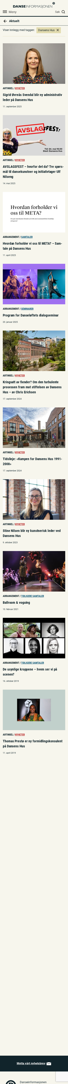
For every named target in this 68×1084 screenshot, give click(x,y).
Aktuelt (13, 21)
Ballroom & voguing (16, 602)
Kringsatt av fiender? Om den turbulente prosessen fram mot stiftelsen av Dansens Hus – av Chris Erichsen (32, 387)
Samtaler (27, 237)
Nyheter (20, 88)
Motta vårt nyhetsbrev (31, 1063)
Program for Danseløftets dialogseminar (31, 315)
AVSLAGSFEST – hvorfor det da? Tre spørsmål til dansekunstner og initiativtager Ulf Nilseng (33, 171)
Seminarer (27, 308)
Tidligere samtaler (32, 596)
